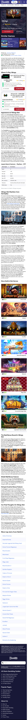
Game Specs (4, 166)
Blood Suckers (6, 551)
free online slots (5, 513)
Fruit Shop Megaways (8, 558)
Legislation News (6, 692)
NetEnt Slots (17, 4)
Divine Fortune (6, 584)
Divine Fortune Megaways (10, 547)
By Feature (12, 166)
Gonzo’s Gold (6, 632)
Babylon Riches (7, 595)
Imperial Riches (7, 539)
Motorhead (6, 554)
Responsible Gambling (7, 707)
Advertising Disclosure (7, 713)
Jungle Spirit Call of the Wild (10, 606)
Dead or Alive (6, 588)
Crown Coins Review (7, 99)
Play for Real (14, 289)
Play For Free (19, 31)
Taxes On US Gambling (7, 679)
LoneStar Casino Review (8, 80)
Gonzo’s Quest (6, 580)
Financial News (6, 693)
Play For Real (7, 31)
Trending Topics (6, 697)
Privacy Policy (5, 717)
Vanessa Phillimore (11, 53)
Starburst (5, 603)
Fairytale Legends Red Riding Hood (12, 543)
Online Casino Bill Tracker (8, 678)
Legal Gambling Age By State (9, 676)
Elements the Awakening (9, 640)
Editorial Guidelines (7, 711)
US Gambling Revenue (7, 681)
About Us (4, 704)
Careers (4, 715)
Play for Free (14, 293)
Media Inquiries (6, 709)
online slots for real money (13, 203)
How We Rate (5, 706)
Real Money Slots (10, 4)
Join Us (14, 2)
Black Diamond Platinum (7, 39)
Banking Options (6, 695)
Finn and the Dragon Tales (10, 591)
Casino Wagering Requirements (10, 674)
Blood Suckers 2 (7, 565)
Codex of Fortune (7, 573)
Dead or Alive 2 (7, 577)
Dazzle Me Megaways (8, 618)
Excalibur (5, 621)
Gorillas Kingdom (7, 569)
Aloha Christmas (7, 536)
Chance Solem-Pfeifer (16, 55)
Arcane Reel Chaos (8, 614)
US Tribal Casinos (6, 683)
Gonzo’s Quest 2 (7, 610)
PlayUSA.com (3, 4)
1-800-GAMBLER (17, 666)
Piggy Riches (6, 599)
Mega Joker (6, 562)
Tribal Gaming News (7, 690)
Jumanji (5, 625)
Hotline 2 (5, 636)
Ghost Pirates (6, 629)
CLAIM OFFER (19, 88)
